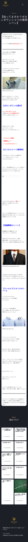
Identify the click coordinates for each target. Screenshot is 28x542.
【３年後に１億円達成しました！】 (20, 494)
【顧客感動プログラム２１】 (20, 454)
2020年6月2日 (7, 436)
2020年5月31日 (20, 447)
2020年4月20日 (7, 461)
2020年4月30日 (20, 474)
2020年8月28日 (7, 474)
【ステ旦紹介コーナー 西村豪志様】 (7, 429)
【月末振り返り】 (6, 442)
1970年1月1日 (20, 461)
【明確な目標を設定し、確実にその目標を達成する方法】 (20, 430)
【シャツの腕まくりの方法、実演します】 (7, 455)
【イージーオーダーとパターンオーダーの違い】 (7, 468)
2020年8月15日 (7, 500)
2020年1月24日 (20, 436)
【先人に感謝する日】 (6, 481)
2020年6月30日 (7, 447)
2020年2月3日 (20, 500)
